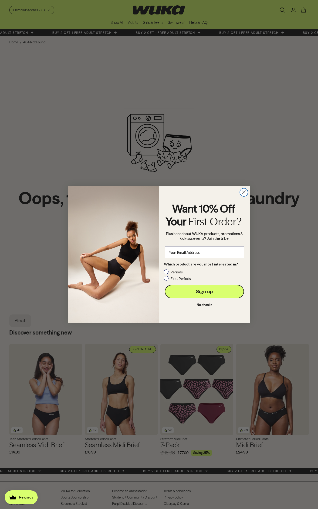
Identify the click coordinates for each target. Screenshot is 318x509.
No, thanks (204, 305)
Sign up (204, 291)
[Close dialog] (244, 192)
